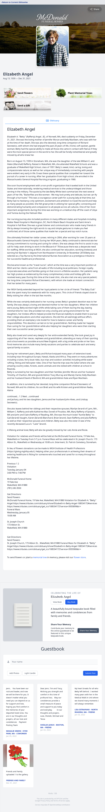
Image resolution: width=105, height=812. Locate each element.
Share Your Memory (88, 630)
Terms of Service (59, 801)
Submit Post (90, 673)
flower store (80, 557)
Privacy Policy (45, 801)
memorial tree (40, 557)
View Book (57, 602)
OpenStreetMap (55, 805)
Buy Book (71, 602)
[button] (18, 755)
